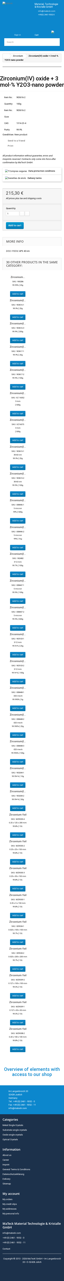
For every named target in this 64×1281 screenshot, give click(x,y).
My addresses (10, 1209)
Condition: (8, 134)
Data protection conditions (42, 171)
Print (10, 146)
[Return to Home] (6, 56)
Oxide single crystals (13, 1134)
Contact (6, 1249)
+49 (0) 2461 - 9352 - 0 (13, 1237)
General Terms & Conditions (16, 1169)
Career (6, 1160)
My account (11, 1194)
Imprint (6, 1164)
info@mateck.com (46, 11)
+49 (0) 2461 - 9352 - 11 (14, 1242)
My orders (7, 1199)
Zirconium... (18, 277)
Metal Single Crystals (13, 1125)
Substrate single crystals (15, 1130)
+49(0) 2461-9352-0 (46, 15)
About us (7, 1155)
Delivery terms (35, 178)
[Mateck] (17, 13)
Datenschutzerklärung (13, 1174)
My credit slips (10, 1204)
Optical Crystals (10, 1139)
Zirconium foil (17, 814)
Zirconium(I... (18, 300)
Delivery (6, 1179)
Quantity (11, 208)
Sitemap (7, 1183)
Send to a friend (16, 140)
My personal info (11, 1213)
